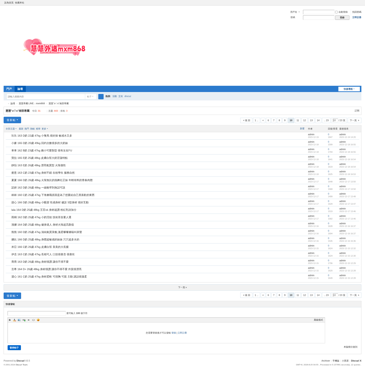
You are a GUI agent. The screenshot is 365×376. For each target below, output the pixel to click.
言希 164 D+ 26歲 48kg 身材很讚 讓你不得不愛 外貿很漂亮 (46, 269)
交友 (120, 96)
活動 (114, 96)
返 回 (247, 120)
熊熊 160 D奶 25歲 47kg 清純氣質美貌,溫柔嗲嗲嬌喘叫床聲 (46, 232)
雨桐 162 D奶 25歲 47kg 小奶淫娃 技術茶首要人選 (41, 217)
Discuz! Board (5, 103)
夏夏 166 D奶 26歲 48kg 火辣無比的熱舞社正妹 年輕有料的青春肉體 (52, 180)
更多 (44, 128)
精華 (38, 128)
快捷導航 (348, 89)
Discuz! (21, 360)
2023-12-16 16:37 (347, 226)
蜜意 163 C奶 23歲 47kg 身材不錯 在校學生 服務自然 (43, 172)
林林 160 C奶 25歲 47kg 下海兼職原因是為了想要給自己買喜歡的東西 (52, 194)
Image (19, 320)
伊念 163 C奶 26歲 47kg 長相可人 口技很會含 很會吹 (43, 254)
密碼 (292, 17)
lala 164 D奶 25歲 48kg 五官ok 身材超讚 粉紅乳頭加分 (43, 209)
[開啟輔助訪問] (356, 2)
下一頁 (353, 120)
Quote (29, 320)
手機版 (335, 360)
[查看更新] (51, 128)
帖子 (89, 96)
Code (33, 320)
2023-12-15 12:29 (347, 263)
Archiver (325, 360)
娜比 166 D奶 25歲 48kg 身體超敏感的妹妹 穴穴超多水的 (45, 239)
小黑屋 (345, 360)
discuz (128, 96)
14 (318, 120)
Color (14, 320)
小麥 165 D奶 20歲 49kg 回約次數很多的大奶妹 (39, 143)
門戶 (9, 88)
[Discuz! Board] (61, 81)
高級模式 (318, 320)
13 (311, 120)
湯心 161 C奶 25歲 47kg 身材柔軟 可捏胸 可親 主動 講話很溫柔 (49, 276)
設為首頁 (8, 2)
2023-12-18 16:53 (347, 174)
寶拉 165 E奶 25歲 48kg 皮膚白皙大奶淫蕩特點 (39, 157)
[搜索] (101, 96)
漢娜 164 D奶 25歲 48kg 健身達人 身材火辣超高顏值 (42, 224)
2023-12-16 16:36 (347, 241)
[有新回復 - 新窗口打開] (9, 136)
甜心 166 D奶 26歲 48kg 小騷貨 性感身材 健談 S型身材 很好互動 (50, 202)
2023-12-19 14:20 (347, 137)
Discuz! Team (21, 365)
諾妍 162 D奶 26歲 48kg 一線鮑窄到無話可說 (38, 187)
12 (304, 120)
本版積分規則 (350, 347)
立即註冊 (356, 17)
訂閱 (357, 110)
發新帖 (11, 120)
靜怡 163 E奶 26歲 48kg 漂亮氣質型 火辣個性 (38, 165)
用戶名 (293, 12)
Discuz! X (356, 360)
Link (24, 320)
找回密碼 (356, 12)
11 (298, 120)
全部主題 (10, 128)
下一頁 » (182, 287)
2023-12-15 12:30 (347, 256)
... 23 (326, 120)
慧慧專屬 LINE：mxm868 (32, 103)
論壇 (20, 88)
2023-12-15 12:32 (347, 248)
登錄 (173, 332)
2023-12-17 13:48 (347, 196)
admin (311, 134)
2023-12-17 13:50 (347, 181)
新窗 (302, 128)
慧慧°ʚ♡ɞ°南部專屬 (59, 103)
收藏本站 (19, 2)
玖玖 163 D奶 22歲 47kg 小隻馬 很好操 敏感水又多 (41, 135)
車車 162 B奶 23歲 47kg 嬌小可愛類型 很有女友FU (41, 150)
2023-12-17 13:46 (347, 211)
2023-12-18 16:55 (347, 144)
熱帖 (32, 128)
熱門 (27, 128)
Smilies (38, 320)
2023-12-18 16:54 (347, 159)
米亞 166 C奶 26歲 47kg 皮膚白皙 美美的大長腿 (40, 246)
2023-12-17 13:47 (347, 204)
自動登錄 (343, 12)
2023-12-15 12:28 (347, 270)
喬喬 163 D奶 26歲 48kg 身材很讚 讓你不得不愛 (40, 261)
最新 (21, 128)
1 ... (256, 120)
